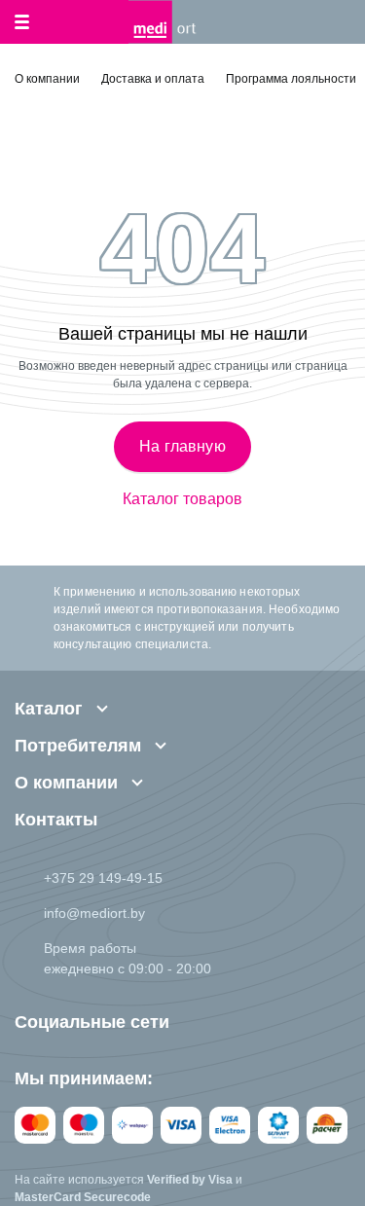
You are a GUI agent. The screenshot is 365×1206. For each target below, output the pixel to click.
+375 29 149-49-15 (103, 878)
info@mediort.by (94, 913)
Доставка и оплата (152, 79)
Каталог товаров (182, 499)
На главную (182, 446)
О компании (47, 79)
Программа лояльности (291, 79)
